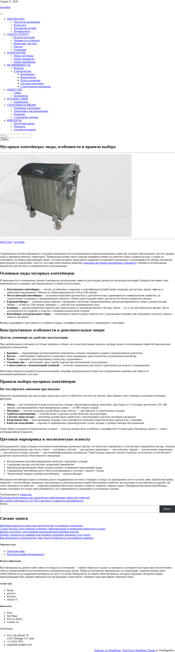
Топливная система (25, 28)
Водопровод (28, 74)
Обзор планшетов (24, 58)
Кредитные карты (24, 123)
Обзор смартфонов (25, 61)
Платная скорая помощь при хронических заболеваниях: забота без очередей (45, 497)
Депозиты (19, 126)
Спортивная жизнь (21, 104)
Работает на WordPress (107, 650)
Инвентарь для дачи (25, 43)
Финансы (14, 120)
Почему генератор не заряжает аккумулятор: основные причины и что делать (45, 534)
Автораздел (15, 18)
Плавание (19, 114)
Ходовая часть (22, 31)
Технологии (16, 52)
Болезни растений (24, 37)
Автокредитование (25, 129)
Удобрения (20, 49)
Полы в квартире (31, 80)
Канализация (28, 77)
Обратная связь (16, 551)
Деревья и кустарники (27, 40)
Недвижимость (18, 65)
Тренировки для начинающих (31, 111)
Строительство (22, 71)
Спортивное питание (26, 117)
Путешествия (17, 98)
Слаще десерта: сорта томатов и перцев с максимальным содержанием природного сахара (52, 528)
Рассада (18, 46)
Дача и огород (18, 34)
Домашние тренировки (27, 108)
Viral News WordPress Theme (139, 650)
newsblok (5, 7)
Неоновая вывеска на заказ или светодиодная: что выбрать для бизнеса (41, 525)
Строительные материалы (36, 86)
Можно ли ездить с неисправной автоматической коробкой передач (39, 531)
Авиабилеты (21, 101)
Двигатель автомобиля (27, 21)
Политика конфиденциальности (25, 554)
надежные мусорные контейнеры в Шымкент (109, 262)
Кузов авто (20, 25)
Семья (17, 92)
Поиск (4, 503)
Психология (21, 95)
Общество (14, 89)
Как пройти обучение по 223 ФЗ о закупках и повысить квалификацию (42, 500)
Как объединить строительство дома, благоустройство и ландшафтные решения (46, 537)
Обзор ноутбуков (23, 55)
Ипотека (19, 68)
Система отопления (32, 83)
